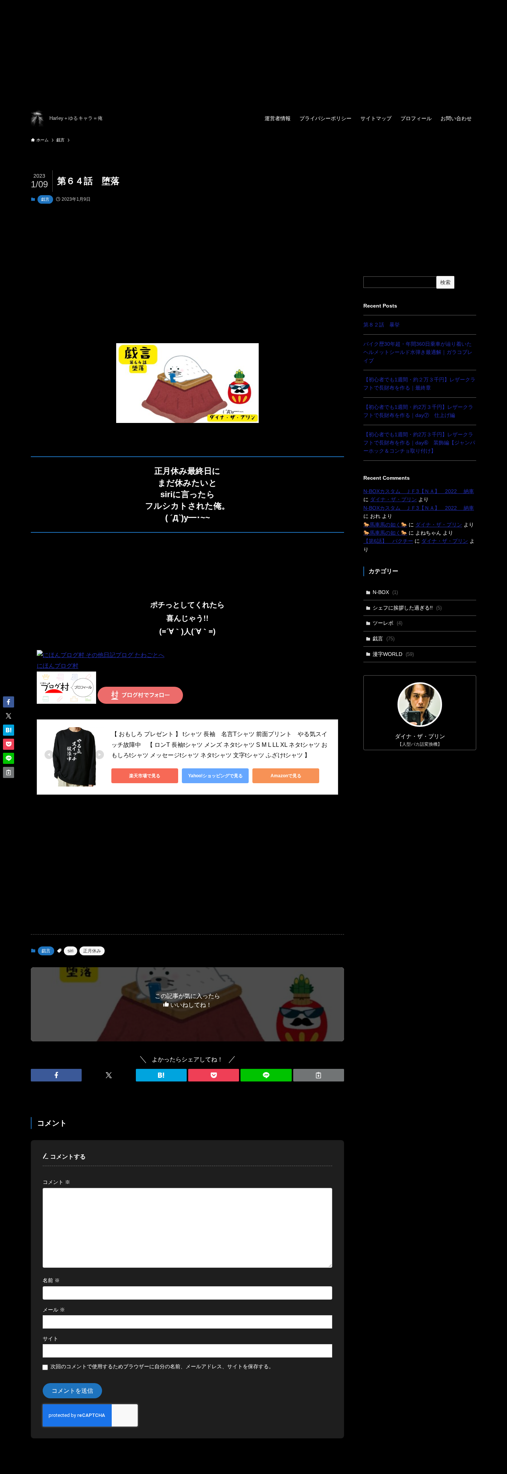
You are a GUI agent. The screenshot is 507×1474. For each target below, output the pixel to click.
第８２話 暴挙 (381, 325)
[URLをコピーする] (318, 1075)
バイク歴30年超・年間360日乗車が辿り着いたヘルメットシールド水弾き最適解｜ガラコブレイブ (417, 352)
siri (70, 950)
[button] (56, 1075)
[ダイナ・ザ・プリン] (37, 118)
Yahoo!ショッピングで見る (215, 775)
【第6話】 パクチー (388, 541)
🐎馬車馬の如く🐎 (385, 525)
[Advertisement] (222, 52)
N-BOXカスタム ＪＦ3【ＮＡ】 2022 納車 (418, 491)
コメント (56, 1182)
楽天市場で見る (144, 775)
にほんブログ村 (57, 666)
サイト (50, 1339)
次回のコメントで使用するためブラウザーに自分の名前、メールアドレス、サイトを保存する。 (162, 1366)
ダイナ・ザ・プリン (393, 499)
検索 (445, 282)
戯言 (45, 199)
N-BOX (385, 592)
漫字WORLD (393, 654)
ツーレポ (387, 623)
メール (54, 1310)
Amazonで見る (286, 775)
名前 (51, 1280)
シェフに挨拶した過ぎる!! (407, 608)
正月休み (92, 950)
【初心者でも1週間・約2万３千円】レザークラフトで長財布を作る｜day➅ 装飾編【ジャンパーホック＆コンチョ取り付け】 (419, 442)
